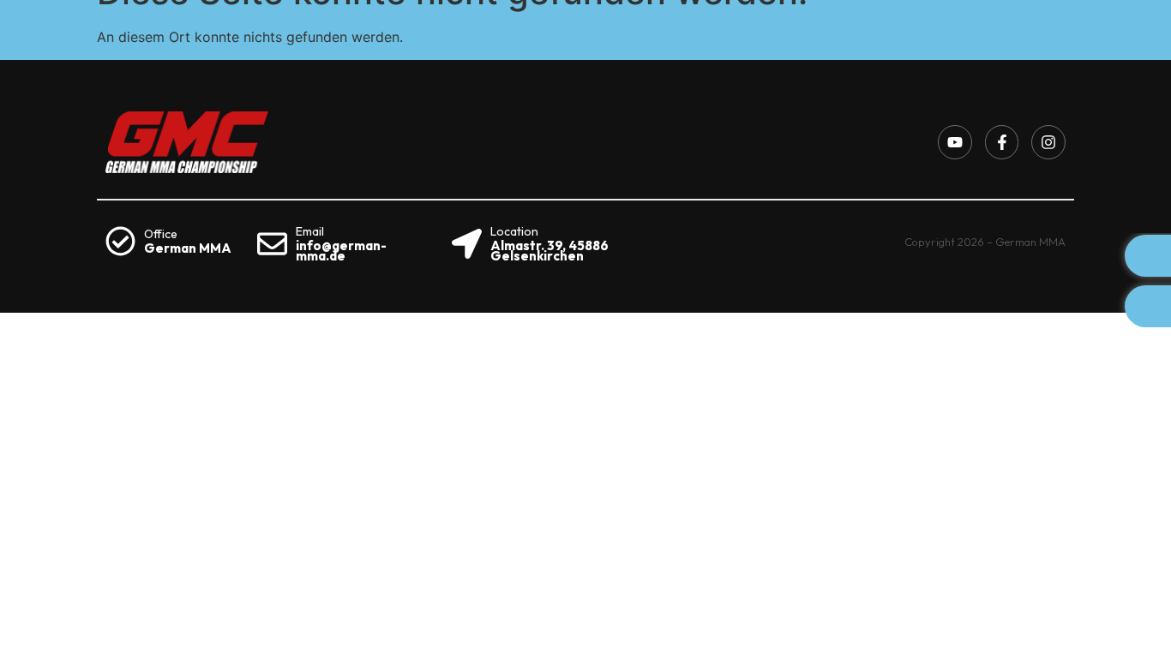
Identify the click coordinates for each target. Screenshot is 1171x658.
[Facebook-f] (1002, 142)
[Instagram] (1048, 142)
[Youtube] (955, 142)
